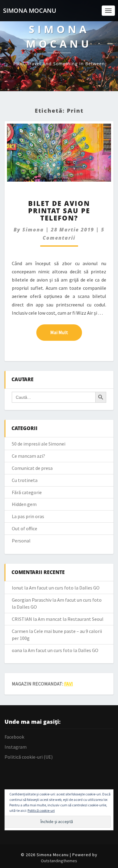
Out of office (24, 528)
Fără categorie (27, 492)
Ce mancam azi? (28, 456)
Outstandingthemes (59, 860)
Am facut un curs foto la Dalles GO (64, 588)
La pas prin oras (28, 516)
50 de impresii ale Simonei (38, 444)
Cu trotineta (25, 480)
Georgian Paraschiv (31, 600)
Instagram (16, 747)
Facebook (14, 737)
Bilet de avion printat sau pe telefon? (59, 210)
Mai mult (66, 332)
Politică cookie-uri (41, 810)
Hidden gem (24, 504)
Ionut (17, 588)
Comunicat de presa (32, 468)
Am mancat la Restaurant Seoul (70, 619)
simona (33, 229)
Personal (21, 541)
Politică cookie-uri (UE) (29, 757)
